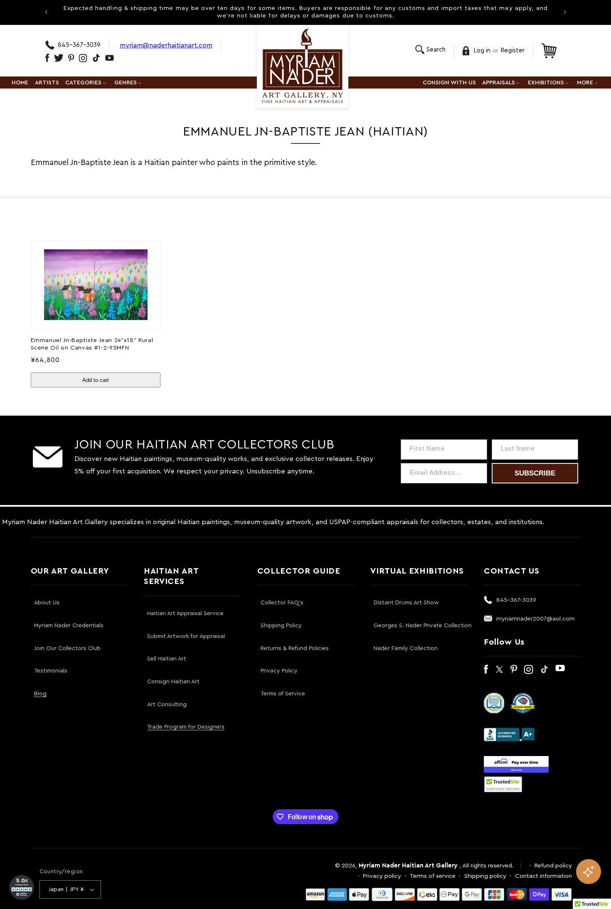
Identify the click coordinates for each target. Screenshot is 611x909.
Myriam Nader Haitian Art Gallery (408, 865)
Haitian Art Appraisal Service (185, 613)
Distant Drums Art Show (406, 603)
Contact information (543, 876)
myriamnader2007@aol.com (535, 619)
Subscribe (535, 473)
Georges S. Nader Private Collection (423, 625)
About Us (46, 603)
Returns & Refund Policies (295, 648)
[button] (430, 49)
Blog (40, 694)
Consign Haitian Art (173, 682)
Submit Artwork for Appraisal (186, 636)
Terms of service (433, 876)
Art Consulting (167, 704)
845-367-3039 (79, 45)
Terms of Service (283, 694)
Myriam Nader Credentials (68, 625)
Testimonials (50, 671)
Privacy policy (382, 876)
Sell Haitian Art (166, 659)
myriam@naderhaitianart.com (166, 45)
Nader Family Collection (406, 648)
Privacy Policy (279, 671)
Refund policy (553, 865)
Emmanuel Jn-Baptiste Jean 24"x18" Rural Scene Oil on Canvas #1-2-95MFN (92, 344)
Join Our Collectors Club (67, 648)
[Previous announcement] (46, 12)
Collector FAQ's (282, 603)
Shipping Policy (281, 625)
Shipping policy (485, 876)
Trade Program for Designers (185, 727)
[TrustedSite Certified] (503, 784)
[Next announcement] (565, 12)
